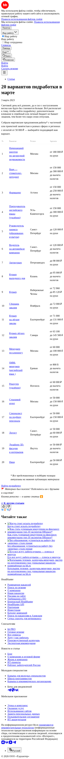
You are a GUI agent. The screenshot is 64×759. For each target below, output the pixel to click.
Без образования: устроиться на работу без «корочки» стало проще (29, 547)
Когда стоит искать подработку (24, 526)
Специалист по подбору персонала (15, 417)
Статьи (11, 79)
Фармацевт (15, 192)
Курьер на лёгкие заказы (14, 319)
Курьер (13, 292)
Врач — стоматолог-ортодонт (15, 173)
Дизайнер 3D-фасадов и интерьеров (16, 448)
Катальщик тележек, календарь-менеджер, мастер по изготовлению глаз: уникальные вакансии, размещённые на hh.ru (33, 571)
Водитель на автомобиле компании (17, 249)
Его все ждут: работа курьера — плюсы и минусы (33, 557)
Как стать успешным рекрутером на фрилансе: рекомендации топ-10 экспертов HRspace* (32, 536)
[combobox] (14, 749)
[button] (4, 63)
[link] (6, 56)
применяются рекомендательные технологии (27, 726)
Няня (12, 462)
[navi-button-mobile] (4, 72)
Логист (13, 432)
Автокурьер (15, 262)
